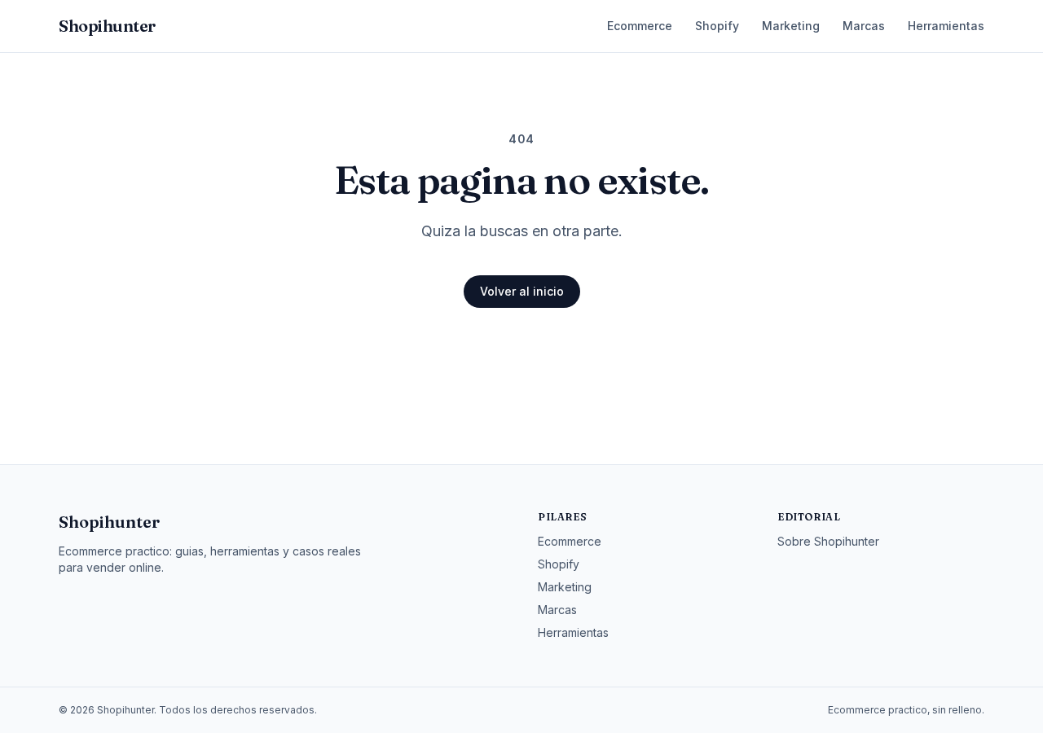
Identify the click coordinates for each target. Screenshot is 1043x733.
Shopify (717, 26)
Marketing (791, 26)
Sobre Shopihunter (828, 541)
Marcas (864, 26)
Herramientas (946, 26)
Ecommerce (639, 26)
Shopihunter (109, 521)
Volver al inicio (522, 291)
